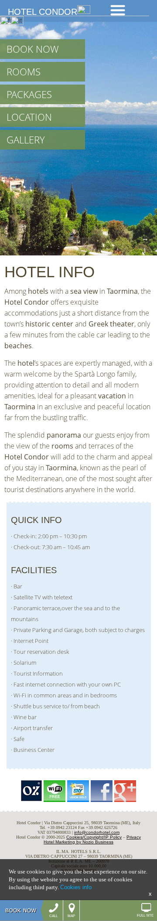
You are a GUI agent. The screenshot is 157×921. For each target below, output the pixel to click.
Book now (33, 49)
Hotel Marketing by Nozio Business (78, 841)
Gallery (26, 139)
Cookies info (76, 887)
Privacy (133, 837)
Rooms (24, 71)
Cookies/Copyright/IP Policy (94, 837)
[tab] (117, 10)
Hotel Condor (42, 12)
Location (29, 117)
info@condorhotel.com (96, 832)
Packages (29, 94)
